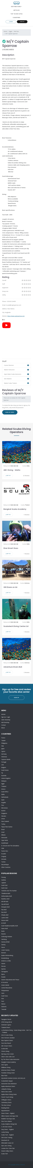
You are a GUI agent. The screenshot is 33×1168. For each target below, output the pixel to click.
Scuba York (4, 1153)
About (3, 728)
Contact (3, 725)
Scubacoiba (4, 1048)
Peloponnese (5, 990)
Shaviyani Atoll (5, 907)
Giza (2, 998)
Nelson (3, 1004)
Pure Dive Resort (6, 1043)
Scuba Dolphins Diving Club (9, 1124)
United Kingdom (5, 778)
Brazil (2, 829)
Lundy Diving (5, 1132)
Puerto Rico (4, 851)
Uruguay (3, 856)
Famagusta (4, 971)
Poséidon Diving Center (8, 1073)
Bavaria (3, 934)
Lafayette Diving (6, 1089)
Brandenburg (5, 958)
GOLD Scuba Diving (6, 1035)
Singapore (4, 813)
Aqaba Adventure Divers (8, 1086)
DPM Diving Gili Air (6, 1022)
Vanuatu (3, 816)
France (3, 738)
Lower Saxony (5, 950)
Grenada (3, 859)
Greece (3, 789)
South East (4, 885)
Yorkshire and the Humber (9, 891)
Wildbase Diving (5, 1067)
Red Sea (16, 31)
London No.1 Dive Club (8, 1148)
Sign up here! (9, 412)
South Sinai (4, 996)
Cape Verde (4, 840)
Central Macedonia (6, 988)
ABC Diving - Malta (12, 470)
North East (4, 888)
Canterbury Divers (6, 1102)
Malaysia (3, 781)
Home (5, 31)
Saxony (3, 944)
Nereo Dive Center (6, 1091)
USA (2, 765)
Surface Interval (20, 1164)
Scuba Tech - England (7, 1135)
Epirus (3, 974)
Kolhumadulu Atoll (6, 896)
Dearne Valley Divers (7, 1151)
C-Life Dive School (6, 1127)
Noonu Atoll (4, 920)
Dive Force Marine (6, 1121)
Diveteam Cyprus (6, 1025)
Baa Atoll (4, 912)
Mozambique (5, 864)
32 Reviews (26, 475)
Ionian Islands (5, 985)
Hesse (3, 947)
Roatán (3, 977)
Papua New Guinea (6, 827)
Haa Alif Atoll (5, 904)
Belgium (3, 767)
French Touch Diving (7, 1097)
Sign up (3, 717)
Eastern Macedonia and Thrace (10, 979)
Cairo (2, 993)
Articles (16, 10)
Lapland (3, 882)
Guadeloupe (4, 843)
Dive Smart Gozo (11, 548)
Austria (3, 810)
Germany (4, 754)
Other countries (5, 867)
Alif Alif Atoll (4, 901)
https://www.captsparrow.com (16, 316)
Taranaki (3, 1009)
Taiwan (3, 740)
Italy (2, 746)
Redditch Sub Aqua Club (8, 1119)
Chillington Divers (6, 1100)
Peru (2, 805)
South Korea (4, 770)
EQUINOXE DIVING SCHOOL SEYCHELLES (13, 1078)
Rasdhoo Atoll (5, 899)
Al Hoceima (4, 982)
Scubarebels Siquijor (7, 1081)
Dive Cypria (4, 1065)
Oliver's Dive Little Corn (8, 1056)
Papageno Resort (6, 1019)
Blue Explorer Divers (7, 1040)
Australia (3, 775)
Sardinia (3, 880)
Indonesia (27, 583)
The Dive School (6, 1105)
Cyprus (3, 751)
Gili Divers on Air (10, 587)
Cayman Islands (5, 759)
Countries (16, 17)
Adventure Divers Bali (13, 667)
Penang (3, 877)
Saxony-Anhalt (5, 942)
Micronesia (4, 808)
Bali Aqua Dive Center (7, 1054)
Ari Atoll (3, 923)
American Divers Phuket (8, 1070)
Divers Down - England (7, 1113)
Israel (2, 832)
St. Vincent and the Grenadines (10, 845)
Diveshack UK (5, 1140)
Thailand (27, 505)
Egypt (10, 31)
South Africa (4, 792)
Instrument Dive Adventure (9, 1083)
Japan (2, 748)
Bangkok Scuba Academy (15, 509)
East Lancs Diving (6, 1145)
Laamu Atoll (4, 917)
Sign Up (22, 21)
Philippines (4, 743)
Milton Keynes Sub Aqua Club (9, 1116)
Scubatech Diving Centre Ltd (16, 626)
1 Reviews (26, 554)
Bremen (3, 953)
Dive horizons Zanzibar (8, 1038)
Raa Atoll (3, 909)
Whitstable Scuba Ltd (7, 1143)
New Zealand (5, 821)
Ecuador (3, 854)
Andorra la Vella (6, 961)
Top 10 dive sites (17, 14)
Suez (2, 1001)
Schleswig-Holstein (6, 936)
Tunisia (3, 862)
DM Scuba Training (6, 1137)
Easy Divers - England (7, 1129)
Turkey (3, 824)
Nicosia (3, 966)
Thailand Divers (5, 1027)
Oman (3, 818)
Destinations (16, 6)
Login (11, 21)
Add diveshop (5, 722)
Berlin (3, 931)
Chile (2, 848)
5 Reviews (26, 514)
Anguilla (3, 802)
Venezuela (4, 837)
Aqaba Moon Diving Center (9, 1094)
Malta (28, 466)
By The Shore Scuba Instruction (10, 1059)
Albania (3, 835)
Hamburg (4, 939)
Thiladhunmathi (5, 893)
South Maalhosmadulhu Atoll (9, 926)
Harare (3, 963)
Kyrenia (3, 969)
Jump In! (8, 475)
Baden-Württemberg (7, 955)
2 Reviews (26, 672)
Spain (2, 800)
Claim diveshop (5, 720)
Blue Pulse (4, 1075)
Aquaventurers (5, 1110)
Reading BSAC (5, 1108)
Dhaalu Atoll (4, 915)
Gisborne (3, 1006)
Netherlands (4, 797)
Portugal (3, 762)
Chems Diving (5, 1051)
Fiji (2, 773)
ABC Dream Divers (6, 1046)
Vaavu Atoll (4, 928)
